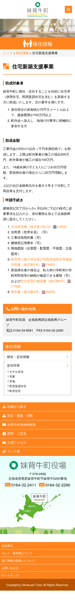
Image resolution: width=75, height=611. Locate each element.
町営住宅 (15, 391)
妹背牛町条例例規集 (21, 424)
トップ (8, 53)
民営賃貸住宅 (17, 386)
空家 (12, 376)
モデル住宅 (16, 372)
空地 (12, 381)
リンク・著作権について (17, 553)
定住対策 (13, 365)
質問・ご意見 (16, 433)
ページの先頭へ (37, 538)
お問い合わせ (10, 568)
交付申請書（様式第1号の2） (39, 226)
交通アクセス (16, 442)
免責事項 (7, 546)
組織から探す (16, 406)
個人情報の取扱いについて (18, 560)
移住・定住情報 (18, 356)
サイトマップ (10, 575)
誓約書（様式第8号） (33, 291)
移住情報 (22, 53)
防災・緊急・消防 (20, 415)
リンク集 (13, 451)
